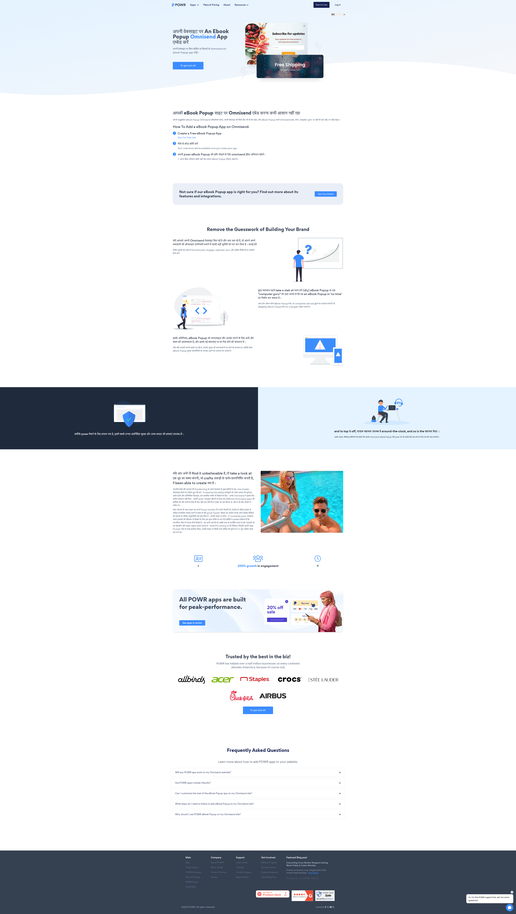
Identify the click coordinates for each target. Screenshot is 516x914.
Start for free (321, 4)
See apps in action (192, 622)
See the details (326, 193)
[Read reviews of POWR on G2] (302, 895)
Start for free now (187, 137)
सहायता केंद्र (431, 431)
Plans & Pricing (211, 4)
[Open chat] (509, 907)
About (226, 4)
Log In (338, 4)
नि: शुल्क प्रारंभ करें (188, 65)
